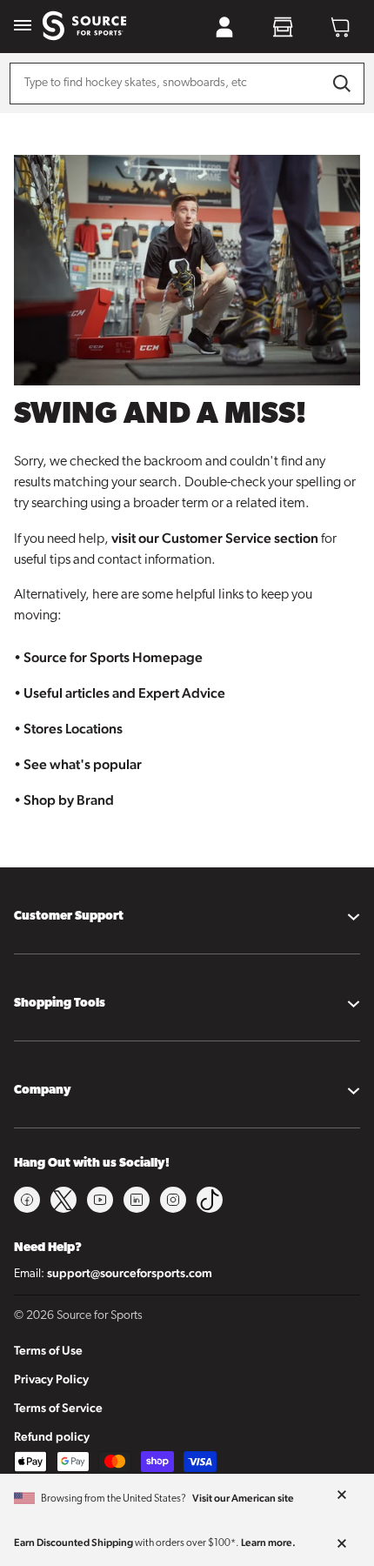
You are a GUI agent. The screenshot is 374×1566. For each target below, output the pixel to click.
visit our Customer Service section (214, 538)
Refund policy (52, 1436)
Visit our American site (243, 1498)
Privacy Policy (51, 1379)
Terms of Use (48, 1350)
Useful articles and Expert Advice (124, 693)
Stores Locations (73, 728)
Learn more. (268, 1542)
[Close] (341, 1495)
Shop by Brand (68, 800)
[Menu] (22, 26)
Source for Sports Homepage (113, 657)
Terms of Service (58, 1408)
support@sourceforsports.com (129, 1273)
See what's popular (82, 764)
